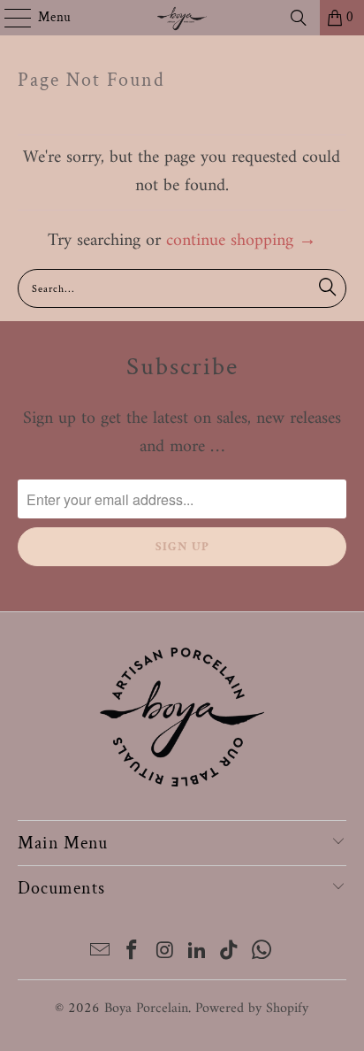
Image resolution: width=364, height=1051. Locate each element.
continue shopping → (241, 241)
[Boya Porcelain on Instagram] (165, 953)
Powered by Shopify (251, 1008)
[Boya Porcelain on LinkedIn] (197, 953)
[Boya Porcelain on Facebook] (132, 953)
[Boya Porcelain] (182, 17)
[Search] (298, 17)
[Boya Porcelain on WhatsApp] (262, 953)
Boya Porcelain (146, 1008)
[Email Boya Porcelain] (100, 953)
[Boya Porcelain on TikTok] (229, 953)
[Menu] (9, 17)
